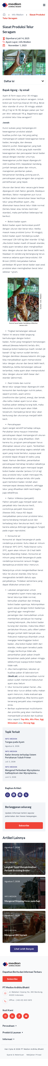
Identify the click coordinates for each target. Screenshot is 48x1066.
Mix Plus (34, 719)
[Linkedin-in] (12, 1016)
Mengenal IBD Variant (15, 935)
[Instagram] (5, 1016)
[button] (42, 81)
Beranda (4, 14)
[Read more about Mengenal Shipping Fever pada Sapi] (24, 893)
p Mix (26, 719)
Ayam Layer (12, 42)
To (22, 719)
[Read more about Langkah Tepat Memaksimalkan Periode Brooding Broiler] (24, 859)
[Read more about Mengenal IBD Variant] (24, 927)
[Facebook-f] (19, 1016)
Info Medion (17, 14)
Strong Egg (28, 723)
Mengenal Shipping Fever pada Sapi (22, 901)
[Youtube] (26, 1016)
